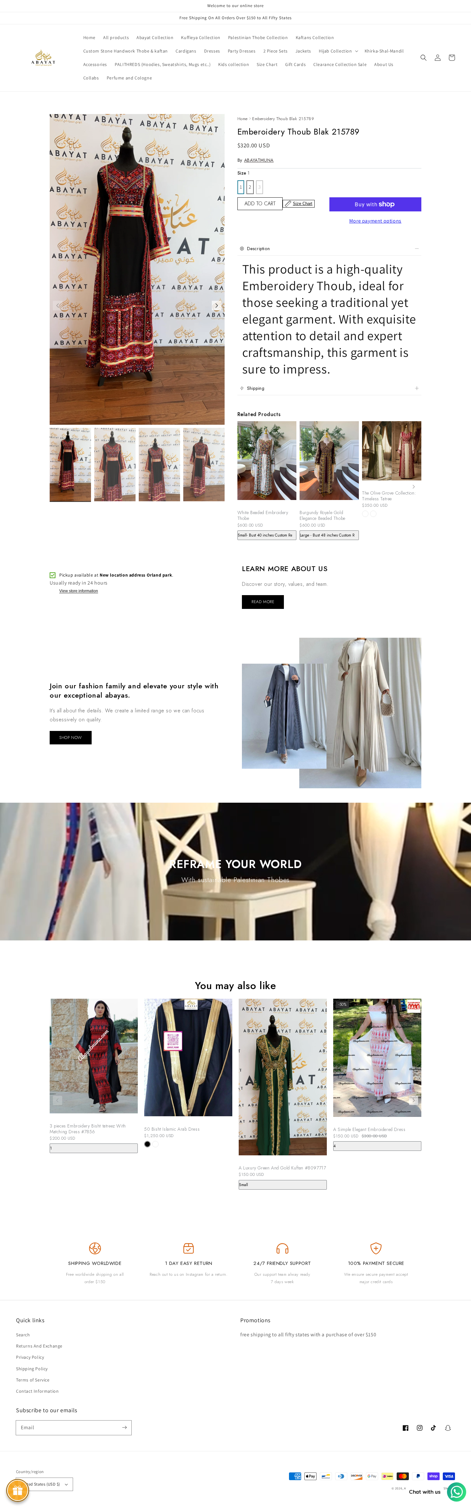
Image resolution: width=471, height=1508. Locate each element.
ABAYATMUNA (259, 160)
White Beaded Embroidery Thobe (262, 515)
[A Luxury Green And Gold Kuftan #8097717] (283, 1080)
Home (242, 119)
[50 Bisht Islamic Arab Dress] (188, 1061)
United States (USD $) (40, 1484)
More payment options (375, 220)
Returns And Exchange (39, 1346)
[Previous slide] (245, 486)
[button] (424, 58)
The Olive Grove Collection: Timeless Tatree (389, 496)
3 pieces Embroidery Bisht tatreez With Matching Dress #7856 (88, 1129)
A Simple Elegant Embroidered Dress (369, 1129)
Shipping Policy (32, 1369)
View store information (78, 591)
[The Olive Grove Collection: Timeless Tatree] (391, 454)
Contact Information (37, 1391)
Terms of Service (33, 1380)
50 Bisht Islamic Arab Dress (172, 1129)
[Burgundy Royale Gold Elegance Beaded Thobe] (329, 463)
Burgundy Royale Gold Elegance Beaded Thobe (322, 515)
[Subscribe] (124, 1428)
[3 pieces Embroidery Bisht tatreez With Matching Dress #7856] (94, 1059)
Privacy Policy (30, 1357)
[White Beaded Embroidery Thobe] (267, 463)
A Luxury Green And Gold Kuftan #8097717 (282, 1168)
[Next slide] (413, 486)
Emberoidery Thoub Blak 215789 (283, 119)
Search (23, 1335)
